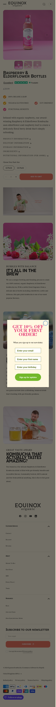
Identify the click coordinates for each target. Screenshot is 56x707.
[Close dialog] (44, 323)
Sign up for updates (27, 377)
